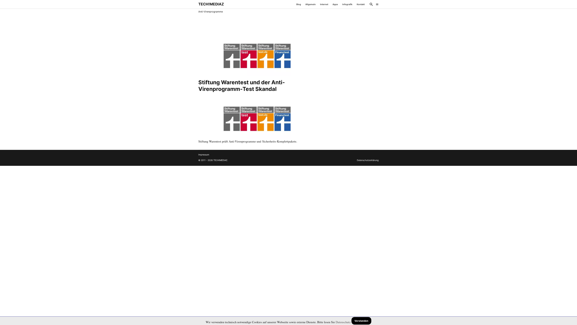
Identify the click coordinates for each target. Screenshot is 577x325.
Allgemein (310, 4)
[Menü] (377, 4)
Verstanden (361, 320)
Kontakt (361, 4)
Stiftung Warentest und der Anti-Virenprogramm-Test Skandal (241, 85)
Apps (335, 4)
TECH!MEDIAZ (211, 4)
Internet (324, 4)
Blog (298, 4)
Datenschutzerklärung (368, 160)
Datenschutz (343, 322)
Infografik (347, 4)
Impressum (203, 154)
